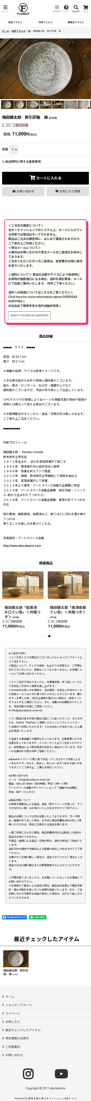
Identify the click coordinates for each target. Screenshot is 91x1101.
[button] (5, 9)
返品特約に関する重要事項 (23, 161)
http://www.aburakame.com (22, 545)
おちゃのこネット (38, 1098)
